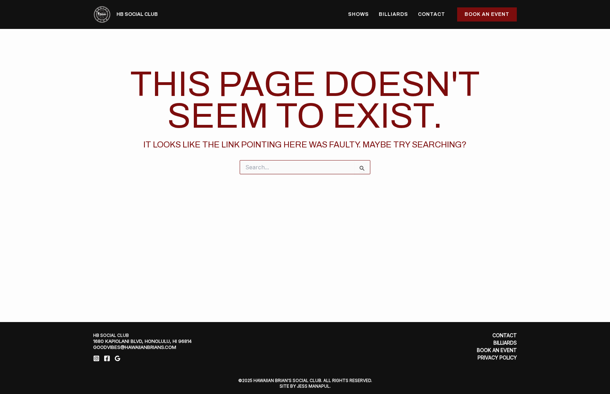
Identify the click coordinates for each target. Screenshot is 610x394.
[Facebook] (107, 358)
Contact (431, 14)
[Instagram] (96, 358)
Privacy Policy (497, 357)
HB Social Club (137, 14)
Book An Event (497, 350)
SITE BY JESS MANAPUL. (305, 386)
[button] (487, 14)
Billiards (393, 14)
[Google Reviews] (117, 358)
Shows (358, 14)
